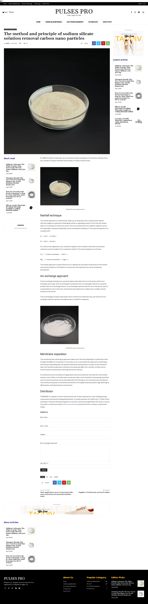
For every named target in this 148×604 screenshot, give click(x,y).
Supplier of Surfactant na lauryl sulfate (94, 492)
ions (51, 477)
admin (7, 43)
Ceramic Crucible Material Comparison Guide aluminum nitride (123, 121)
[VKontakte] (16, 588)
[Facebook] (131, 12)
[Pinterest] (103, 43)
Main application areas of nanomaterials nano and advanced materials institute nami (56, 494)
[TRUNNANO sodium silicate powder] (75, 186)
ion (47, 477)
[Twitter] (135, 12)
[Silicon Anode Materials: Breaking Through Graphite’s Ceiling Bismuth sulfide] (31, 208)
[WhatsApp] (108, 43)
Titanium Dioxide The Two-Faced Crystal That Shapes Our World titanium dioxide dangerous (15, 181)
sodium (56, 477)
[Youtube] (139, 12)
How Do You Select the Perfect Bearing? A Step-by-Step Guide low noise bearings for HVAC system (16, 195)
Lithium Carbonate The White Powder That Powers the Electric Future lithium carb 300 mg (15, 167)
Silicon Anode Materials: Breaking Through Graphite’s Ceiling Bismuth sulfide (15, 207)
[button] (143, 12)
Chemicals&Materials (10, 29)
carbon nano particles (70, 404)
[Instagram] (8, 588)
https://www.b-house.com (20, 228)
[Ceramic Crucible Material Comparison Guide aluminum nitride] (138, 121)
